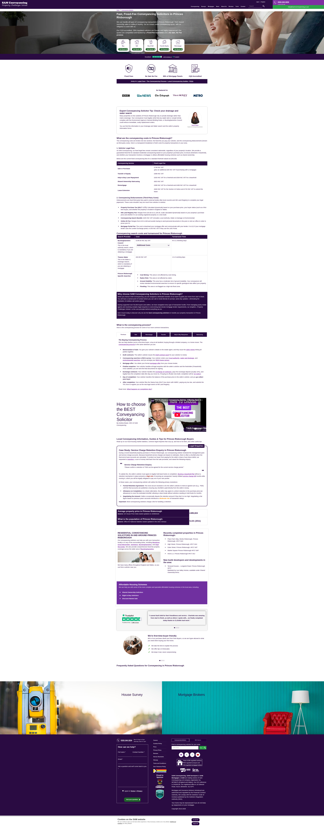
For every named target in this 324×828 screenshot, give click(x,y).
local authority (174, 358)
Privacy (139, 791)
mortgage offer (155, 363)
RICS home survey (162, 360)
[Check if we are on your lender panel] (173, 71)
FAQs (191, 81)
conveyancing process (127, 344)
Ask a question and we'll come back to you (132, 768)
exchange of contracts (163, 372)
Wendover (156, 542)
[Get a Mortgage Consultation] (243, 707)
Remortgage (177, 46)
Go (263, 6)
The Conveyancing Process (156, 81)
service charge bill (189, 476)
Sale (136, 334)
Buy (123, 46)
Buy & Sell (150, 46)
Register (263, 2)
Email (120, 759)
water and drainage (187, 358)
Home (118, 10)
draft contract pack (162, 355)
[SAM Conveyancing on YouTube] (198, 754)
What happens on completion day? (139, 389)
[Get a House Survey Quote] (81, 707)
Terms (133, 791)
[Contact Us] (298, 7)
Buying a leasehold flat (186, 474)
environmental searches (131, 360)
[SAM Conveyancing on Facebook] (192, 754)
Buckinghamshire (145, 545)
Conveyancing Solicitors (127, 10)
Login (257, 2)
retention (130, 459)
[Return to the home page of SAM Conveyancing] (14, 4)
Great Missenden (124, 545)
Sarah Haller (195, 125)
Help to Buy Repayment (181, 334)
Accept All (195, 819)
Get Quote (122, 49)
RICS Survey (198, 740)
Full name (122, 752)
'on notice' (197, 374)
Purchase (123, 334)
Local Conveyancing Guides (178, 81)
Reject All (195, 823)
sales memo (190, 350)
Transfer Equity (164, 46)
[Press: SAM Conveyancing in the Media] (162, 90)
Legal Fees (141, 81)
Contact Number (139, 752)
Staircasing (199, 334)
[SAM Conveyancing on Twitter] (187, 754)
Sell (137, 46)
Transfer (163, 334)
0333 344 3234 (283, 2)
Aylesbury (134, 545)
